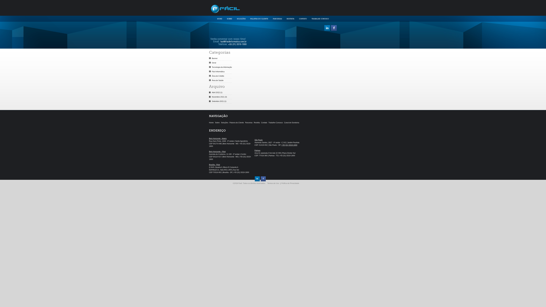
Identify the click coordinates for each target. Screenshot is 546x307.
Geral (214, 63)
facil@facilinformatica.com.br (233, 42)
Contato (303, 19)
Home (219, 19)
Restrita (290, 19)
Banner (215, 58)
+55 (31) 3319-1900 (237, 44)
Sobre (229, 19)
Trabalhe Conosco (320, 19)
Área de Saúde (218, 80)
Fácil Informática (218, 72)
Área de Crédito (218, 76)
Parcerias (277, 19)
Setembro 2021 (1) (219, 101)
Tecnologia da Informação (222, 67)
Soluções (241, 19)
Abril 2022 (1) (217, 93)
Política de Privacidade (290, 183)
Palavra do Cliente (259, 19)
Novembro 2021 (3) (219, 97)
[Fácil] (225, 9)
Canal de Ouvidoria (291, 123)
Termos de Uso (273, 183)
